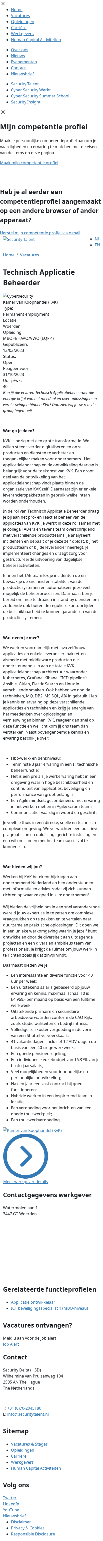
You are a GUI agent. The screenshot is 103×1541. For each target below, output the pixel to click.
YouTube (11, 1510)
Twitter (9, 1498)
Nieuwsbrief (22, 74)
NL (97, 239)
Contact (18, 68)
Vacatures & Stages (29, 1444)
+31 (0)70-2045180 (24, 1408)
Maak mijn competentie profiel (29, 163)
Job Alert (11, 1344)
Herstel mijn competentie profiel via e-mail (40, 233)
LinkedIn (11, 1504)
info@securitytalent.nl (28, 1414)
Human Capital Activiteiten (36, 39)
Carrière (18, 27)
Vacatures (20, 15)
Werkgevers (22, 33)
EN (97, 245)
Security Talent (25, 84)
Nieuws (18, 56)
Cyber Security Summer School (40, 96)
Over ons (19, 49)
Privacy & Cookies (27, 1528)
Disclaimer (21, 1522)
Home (16, 9)
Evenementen (24, 62)
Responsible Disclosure (33, 1534)
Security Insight (25, 102)
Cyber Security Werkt (31, 90)
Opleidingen (22, 21)
